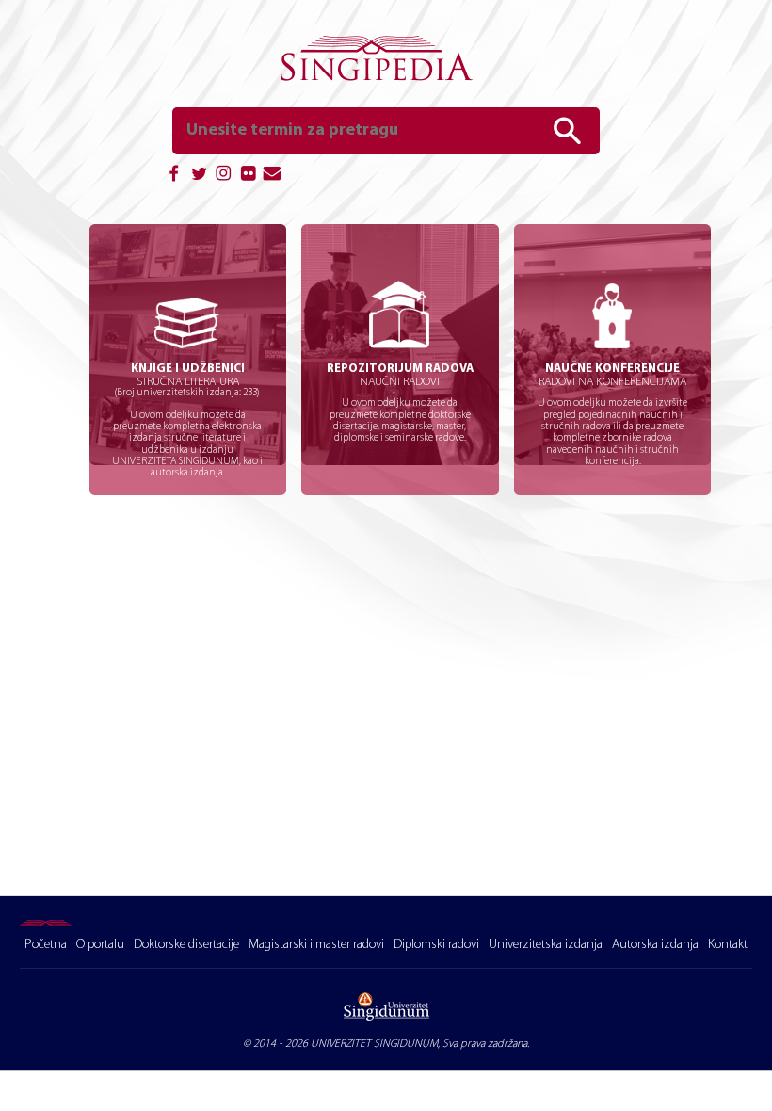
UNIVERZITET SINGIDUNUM (374, 1044)
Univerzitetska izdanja (546, 945)
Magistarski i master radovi (316, 945)
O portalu (100, 945)
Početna (45, 945)
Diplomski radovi (436, 945)
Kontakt (728, 945)
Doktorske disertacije (186, 945)
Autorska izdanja (655, 945)
